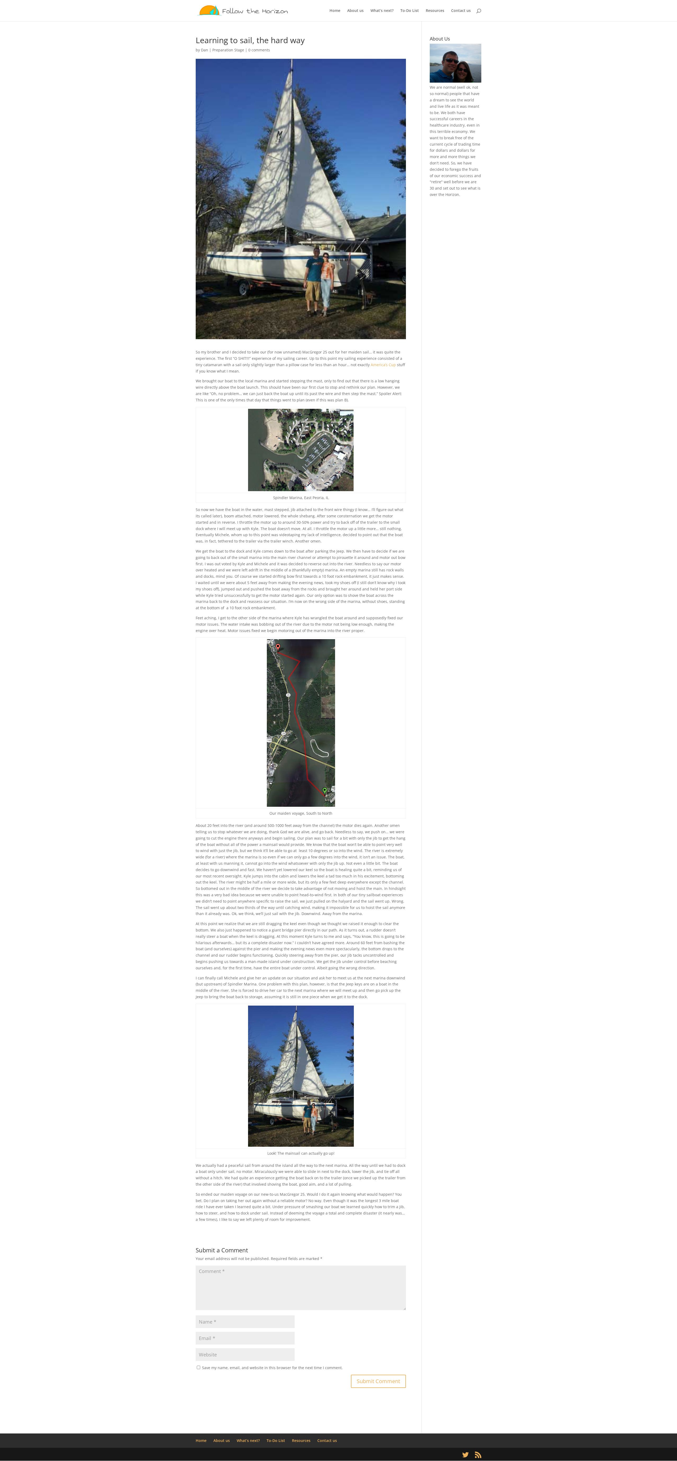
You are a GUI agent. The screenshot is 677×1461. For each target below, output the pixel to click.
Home (335, 11)
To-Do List (409, 11)
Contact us (461, 11)
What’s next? (382, 11)
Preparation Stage (228, 49)
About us (355, 11)
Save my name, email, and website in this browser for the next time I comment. (272, 1367)
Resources (435, 11)
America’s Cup (383, 364)
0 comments (259, 49)
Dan (204, 49)
